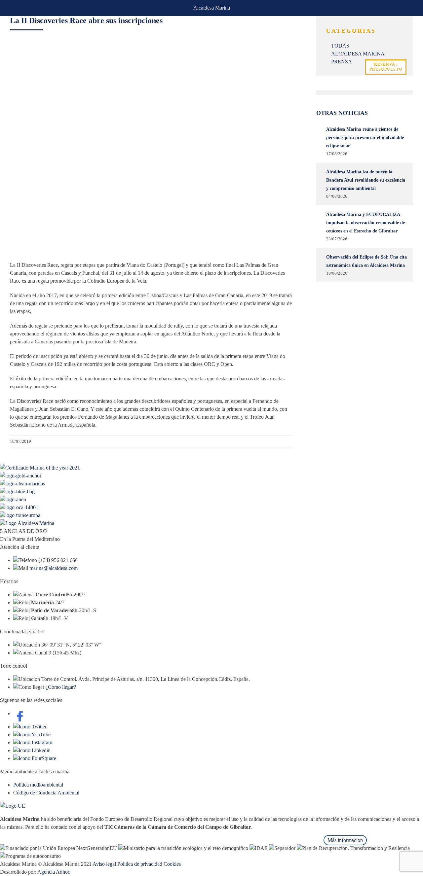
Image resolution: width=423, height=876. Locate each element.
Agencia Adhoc (53, 872)
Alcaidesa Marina (211, 8)
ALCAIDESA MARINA (358, 53)
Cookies (172, 864)
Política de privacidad (139, 864)
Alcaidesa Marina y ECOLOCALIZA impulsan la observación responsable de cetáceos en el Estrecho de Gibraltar (365, 222)
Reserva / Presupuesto (385, 67)
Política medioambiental (38, 785)
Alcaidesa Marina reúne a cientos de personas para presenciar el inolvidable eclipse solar (365, 137)
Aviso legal (104, 864)
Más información (345, 840)
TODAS (340, 46)
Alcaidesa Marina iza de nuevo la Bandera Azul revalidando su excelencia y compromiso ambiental (365, 180)
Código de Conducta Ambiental (46, 792)
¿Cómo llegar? (61, 687)
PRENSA (341, 61)
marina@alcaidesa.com (53, 568)
